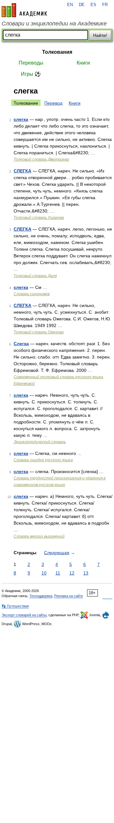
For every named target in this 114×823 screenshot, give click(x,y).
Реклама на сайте (68, 596)
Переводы (31, 63)
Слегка (21, 343)
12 (71, 572)
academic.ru (24, 10)
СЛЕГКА (22, 170)
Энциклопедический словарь (40, 442)
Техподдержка (40, 596)
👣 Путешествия (15, 606)
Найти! (100, 35)
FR (105, 5)
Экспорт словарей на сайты (24, 615)
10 (44, 572)
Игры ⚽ (31, 74)
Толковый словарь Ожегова (39, 332)
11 (57, 572)
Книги (83, 63)
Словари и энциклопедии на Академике (54, 23)
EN (70, 5)
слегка (21, 119)
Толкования (57, 52)
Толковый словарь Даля (35, 276)
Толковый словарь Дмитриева (41, 159)
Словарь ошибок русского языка (43, 460)
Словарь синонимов (32, 294)
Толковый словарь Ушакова (39, 217)
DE (82, 5)
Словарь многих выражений (39, 536)
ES (93, 5)
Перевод (53, 103)
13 (85, 572)
